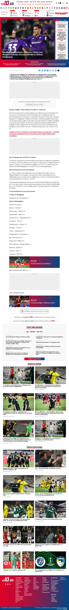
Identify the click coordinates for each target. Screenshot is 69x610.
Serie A (17, 590)
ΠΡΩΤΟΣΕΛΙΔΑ (54, 601)
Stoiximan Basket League (27, 580)
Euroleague (27, 582)
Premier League (19, 587)
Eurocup (26, 585)
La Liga (17, 588)
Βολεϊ (34, 579)
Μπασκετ (26, 577)
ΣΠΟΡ (31, 1)
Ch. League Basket (26, 584)
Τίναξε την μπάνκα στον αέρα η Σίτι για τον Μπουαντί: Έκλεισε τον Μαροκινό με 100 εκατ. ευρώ (48, 353)
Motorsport (36, 587)
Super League (18, 579)
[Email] (58, 70)
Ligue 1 (16, 592)
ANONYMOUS (49, 1)
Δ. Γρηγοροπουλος (46, 592)
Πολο (34, 581)
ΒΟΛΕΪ (34, 1)
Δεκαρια (44, 577)
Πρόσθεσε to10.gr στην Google (35, 104)
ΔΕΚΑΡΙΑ (43, 1)
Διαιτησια (17, 600)
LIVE (33, 4)
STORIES (53, 598)
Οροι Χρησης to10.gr (56, 607)
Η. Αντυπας (44, 590)
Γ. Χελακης (44, 579)
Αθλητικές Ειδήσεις (30, 321)
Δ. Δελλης (44, 581)
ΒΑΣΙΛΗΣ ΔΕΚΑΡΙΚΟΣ (53, 586)
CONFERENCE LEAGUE (18, 292)
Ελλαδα (26, 588)
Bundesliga (18, 591)
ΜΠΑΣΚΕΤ (26, 1)
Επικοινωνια (64, 607)
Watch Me (53, 594)
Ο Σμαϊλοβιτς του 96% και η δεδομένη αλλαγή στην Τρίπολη (48, 347)
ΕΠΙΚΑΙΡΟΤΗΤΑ (63, 579)
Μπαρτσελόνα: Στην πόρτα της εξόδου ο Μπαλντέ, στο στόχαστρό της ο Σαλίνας (61, 57)
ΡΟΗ (19, 4)
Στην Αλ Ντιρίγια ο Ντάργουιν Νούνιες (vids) (62, 26)
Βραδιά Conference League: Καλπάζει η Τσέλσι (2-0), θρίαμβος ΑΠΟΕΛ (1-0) (56, 64)
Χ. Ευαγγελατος (45, 587)
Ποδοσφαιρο (18, 577)
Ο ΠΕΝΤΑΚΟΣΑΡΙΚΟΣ (55, 580)
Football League (19, 582)
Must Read (40, 331)
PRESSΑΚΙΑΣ (53, 588)
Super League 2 (18, 581)
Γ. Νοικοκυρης (45, 582)
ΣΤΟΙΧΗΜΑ (23, 4)
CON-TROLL (53, 596)
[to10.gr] (7, 3)
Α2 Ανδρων (26, 587)
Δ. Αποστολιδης (45, 588)
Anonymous (54, 577)
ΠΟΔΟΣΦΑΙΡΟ (19, 1)
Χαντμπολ (35, 582)
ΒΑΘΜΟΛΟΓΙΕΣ (47, 4)
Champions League (18, 584)
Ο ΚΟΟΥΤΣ (53, 589)
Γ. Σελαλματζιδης (45, 584)
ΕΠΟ (16, 602)
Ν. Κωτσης (44, 586)
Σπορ (34, 577)
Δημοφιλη (32, 331)
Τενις (34, 583)
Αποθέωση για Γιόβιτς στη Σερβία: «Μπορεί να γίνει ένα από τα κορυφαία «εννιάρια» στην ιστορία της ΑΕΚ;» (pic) (62, 36)
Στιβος (35, 584)
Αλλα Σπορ (35, 588)
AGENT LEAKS (54, 582)
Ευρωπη (17, 594)
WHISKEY (65, 609)
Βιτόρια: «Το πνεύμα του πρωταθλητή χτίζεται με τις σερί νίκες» (34, 64)
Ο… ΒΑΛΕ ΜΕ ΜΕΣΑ (54, 591)
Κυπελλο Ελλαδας (19, 596)
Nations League (19, 599)
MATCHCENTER (39, 4)
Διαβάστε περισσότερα (34, 358)
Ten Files (62, 577)
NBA (25, 592)
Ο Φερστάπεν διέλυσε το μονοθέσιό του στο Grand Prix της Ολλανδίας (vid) (62, 47)
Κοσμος (17, 595)
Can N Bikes (36, 586)
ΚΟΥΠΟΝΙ (29, 4)
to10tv (53, 597)
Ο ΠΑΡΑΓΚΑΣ (53, 584)
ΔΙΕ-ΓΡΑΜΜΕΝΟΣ (54, 583)
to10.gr (11, 70)
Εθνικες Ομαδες (19, 598)
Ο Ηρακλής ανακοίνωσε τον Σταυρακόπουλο (48, 342)
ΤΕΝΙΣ (38, 1)
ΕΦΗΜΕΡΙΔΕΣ (53, 600)
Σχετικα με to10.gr (45, 607)
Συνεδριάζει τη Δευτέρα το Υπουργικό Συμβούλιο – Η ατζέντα (49, 337)
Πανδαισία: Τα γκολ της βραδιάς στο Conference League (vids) (11, 64)
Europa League (18, 586)
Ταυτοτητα (38, 607)
